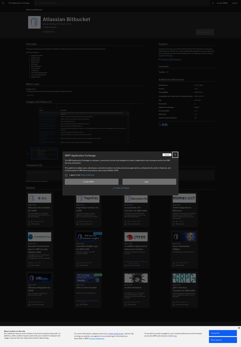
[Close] (175, 155)
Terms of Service (87, 175)
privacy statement (97, 338)
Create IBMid (88, 182)
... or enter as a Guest (120, 188)
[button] (239, 328)
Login (146, 182)
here (175, 336)
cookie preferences (116, 333)
